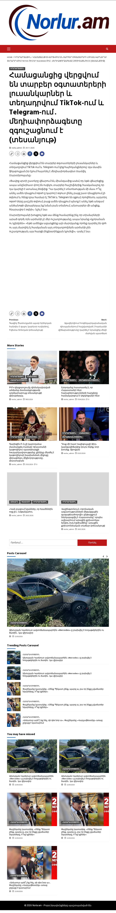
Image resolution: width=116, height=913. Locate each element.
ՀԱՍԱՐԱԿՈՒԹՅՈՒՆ (18, 380)
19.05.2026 (29, 399)
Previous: (30, 325)
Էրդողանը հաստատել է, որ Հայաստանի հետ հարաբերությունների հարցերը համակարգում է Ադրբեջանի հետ (80, 392)
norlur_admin (17, 148)
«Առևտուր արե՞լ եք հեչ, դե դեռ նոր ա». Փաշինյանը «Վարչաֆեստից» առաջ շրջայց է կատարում (63, 722)
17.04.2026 (81, 399)
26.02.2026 (81, 529)
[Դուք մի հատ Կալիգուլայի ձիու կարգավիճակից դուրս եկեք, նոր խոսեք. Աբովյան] (84, 424)
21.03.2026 (29, 464)
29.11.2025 (30, 148)
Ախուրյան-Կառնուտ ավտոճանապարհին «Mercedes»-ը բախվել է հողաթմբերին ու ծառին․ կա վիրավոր (56, 632)
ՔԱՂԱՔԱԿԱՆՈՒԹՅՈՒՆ (89, 380)
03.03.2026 (81, 453)
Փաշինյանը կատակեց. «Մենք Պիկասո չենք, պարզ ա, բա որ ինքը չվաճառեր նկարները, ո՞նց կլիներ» (63, 690)
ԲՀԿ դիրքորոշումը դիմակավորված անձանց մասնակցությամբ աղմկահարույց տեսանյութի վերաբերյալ (29, 392)
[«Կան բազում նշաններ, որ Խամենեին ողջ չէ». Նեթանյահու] (32, 489)
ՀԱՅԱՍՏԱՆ (32, 376)
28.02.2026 (29, 515)
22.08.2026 (18, 636)
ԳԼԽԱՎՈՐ (26, 502)
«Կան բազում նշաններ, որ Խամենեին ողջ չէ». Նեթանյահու (31, 510)
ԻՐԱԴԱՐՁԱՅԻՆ (17, 68)
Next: (82, 326)
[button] (10, 48)
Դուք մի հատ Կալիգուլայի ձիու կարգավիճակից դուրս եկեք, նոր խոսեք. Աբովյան (80, 446)
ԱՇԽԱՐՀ (14, 502)
